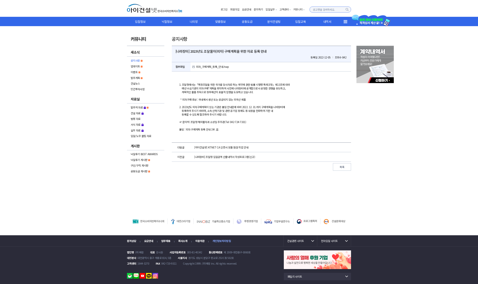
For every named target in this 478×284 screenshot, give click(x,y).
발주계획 (135, 78)
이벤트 (134, 72)
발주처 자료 (137, 107)
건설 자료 (136, 113)
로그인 (224, 9)
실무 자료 (136, 130)
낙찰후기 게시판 (139, 160)
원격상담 (131, 241)
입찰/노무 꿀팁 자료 (141, 136)
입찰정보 (140, 21)
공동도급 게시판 (139, 171)
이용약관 (199, 241)
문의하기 (258, 9)
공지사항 (135, 60)
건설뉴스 (135, 83)
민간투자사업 (138, 89)
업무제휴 (165, 241)
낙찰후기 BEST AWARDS (144, 154)
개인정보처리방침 (221, 241)
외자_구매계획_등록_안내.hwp (212, 67)
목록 (342, 167)
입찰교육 (300, 21)
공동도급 (247, 21)
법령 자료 (136, 119)
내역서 (327, 21)
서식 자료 (136, 124)
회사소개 (182, 241)
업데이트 (135, 66)
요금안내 (246, 9)
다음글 (180, 147)
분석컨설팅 (274, 21)
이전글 (180, 157)
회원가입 (234, 9)
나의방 (194, 21)
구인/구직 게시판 (139, 165)
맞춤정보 (220, 21)
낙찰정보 (167, 21)
